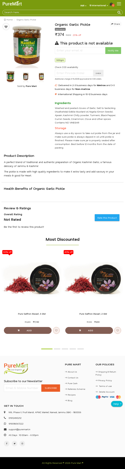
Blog (70, 400)
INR (82, 5)
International (98, 5)
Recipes (72, 394)
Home (9, 19)
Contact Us (73, 377)
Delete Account (106, 391)
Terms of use (105, 386)
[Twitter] (14, 443)
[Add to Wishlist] (6, 27)
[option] (27, 45)
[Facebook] (6, 443)
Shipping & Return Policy (106, 373)
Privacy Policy (105, 380)
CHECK (98, 73)
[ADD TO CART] (28, 330)
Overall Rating (13, 214)
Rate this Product (107, 217)
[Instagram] (22, 443)
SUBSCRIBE (51, 388)
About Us (72, 371)
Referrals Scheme (76, 389)
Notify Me (113, 50)
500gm (60, 60)
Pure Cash (72, 383)
